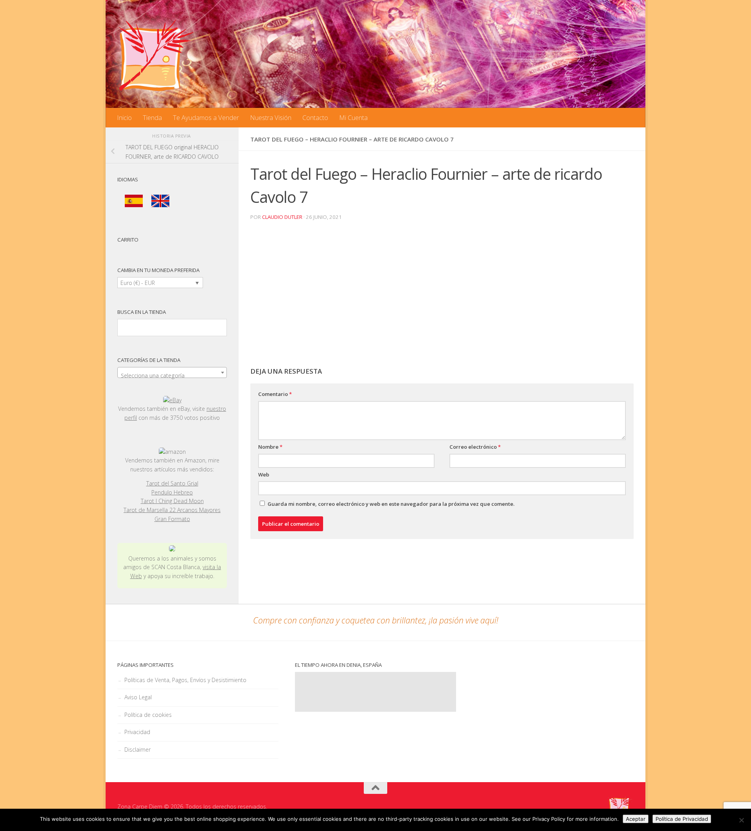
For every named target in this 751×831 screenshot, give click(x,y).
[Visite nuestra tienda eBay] (172, 400)
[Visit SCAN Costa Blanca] (172, 549)
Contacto (315, 117)
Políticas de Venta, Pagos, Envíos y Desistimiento (185, 680)
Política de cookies (148, 714)
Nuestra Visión (270, 117)
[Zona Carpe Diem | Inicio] (156, 55)
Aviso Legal (138, 697)
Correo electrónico (475, 446)
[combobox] (172, 372)
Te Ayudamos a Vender (206, 117)
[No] (741, 820)
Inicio (124, 117)
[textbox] (172, 375)
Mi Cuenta (353, 117)
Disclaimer (137, 749)
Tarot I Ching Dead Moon (172, 501)
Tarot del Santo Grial (172, 483)
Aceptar (635, 819)
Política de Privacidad (682, 819)
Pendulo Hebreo (172, 492)
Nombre (270, 446)
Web (263, 474)
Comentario (275, 394)
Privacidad (137, 732)
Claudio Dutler (282, 216)
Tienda (152, 117)
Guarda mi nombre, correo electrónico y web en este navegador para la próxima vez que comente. (391, 503)
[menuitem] (133, 201)
